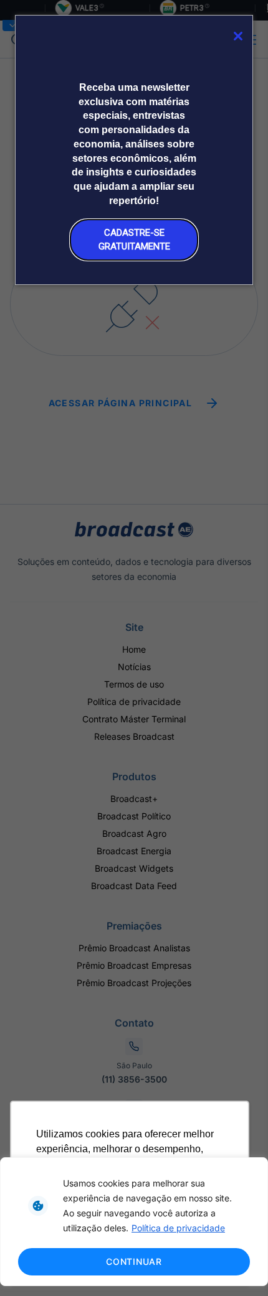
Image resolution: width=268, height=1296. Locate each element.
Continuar (133, 1261)
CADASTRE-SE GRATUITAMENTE (134, 239)
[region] (134, 1221)
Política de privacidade (178, 1228)
